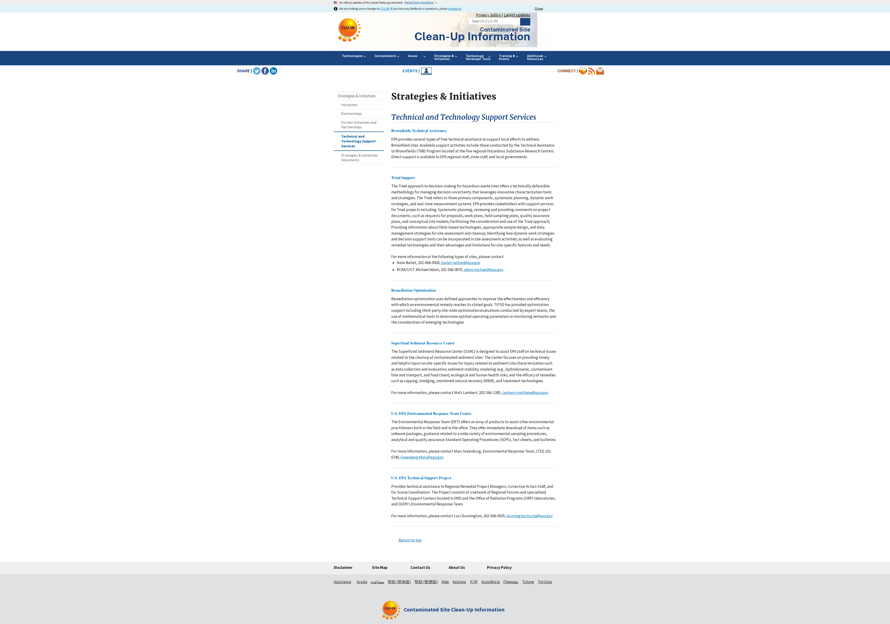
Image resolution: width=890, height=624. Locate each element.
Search (525, 21)
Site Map (380, 567)
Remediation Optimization (413, 290)
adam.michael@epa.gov (483, 269)
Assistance (342, 581)
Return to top (410, 540)
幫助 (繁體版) (426, 581)
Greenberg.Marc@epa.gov (421, 457)
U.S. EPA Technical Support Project (421, 478)
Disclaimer (343, 567)
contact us (454, 8)
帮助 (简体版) (399, 581)
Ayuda (362, 581)
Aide (445, 581)
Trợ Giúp (545, 581)
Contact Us (420, 567)
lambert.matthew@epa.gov (525, 392)
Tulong (528, 581)
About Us (457, 567)
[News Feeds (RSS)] (591, 71)
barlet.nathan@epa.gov (460, 262)
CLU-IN (385, 8)
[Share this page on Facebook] (265, 71)
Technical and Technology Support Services (358, 141)
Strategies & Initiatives (356, 95)
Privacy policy (488, 15)
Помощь (510, 581)
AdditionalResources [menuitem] (535, 57)
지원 (474, 581)
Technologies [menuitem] (352, 56)
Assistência (490, 581)
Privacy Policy (499, 567)
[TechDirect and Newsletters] (600, 71)
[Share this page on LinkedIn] (273, 71)
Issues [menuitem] (415, 56)
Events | (412, 71)
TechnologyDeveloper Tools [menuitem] (478, 57)
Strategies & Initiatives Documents (359, 157)
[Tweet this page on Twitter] (257, 71)
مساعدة (377, 581)
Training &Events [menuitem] (507, 57)
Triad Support (403, 177)
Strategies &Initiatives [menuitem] (444, 57)
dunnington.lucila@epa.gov (529, 515)
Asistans (459, 581)
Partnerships (351, 113)
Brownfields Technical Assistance (419, 130)
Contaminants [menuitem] (385, 56)
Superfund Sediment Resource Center (423, 343)
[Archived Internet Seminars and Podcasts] (583, 71)
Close (539, 8)
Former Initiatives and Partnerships (358, 124)
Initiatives (349, 104)
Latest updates (517, 15)
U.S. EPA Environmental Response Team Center (431, 413)
